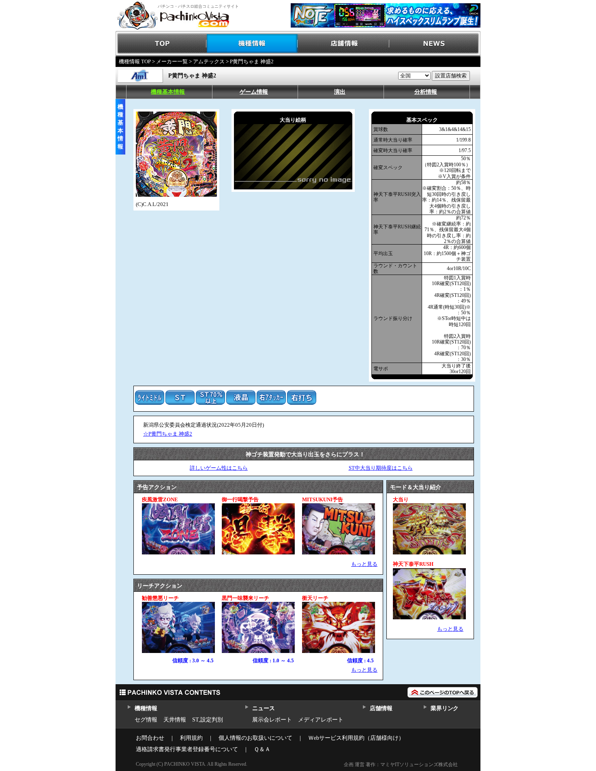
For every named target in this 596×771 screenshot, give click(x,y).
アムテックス (209, 61)
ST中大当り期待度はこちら (381, 468)
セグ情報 (146, 720)
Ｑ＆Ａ (262, 749)
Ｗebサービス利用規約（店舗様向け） (356, 738)
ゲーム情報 (254, 92)
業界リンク (445, 708)
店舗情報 (343, 43)
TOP (161, 43)
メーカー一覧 (172, 61)
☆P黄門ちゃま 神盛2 (167, 434)
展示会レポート (272, 720)
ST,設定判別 (207, 720)
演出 (339, 92)
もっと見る (364, 564)
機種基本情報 (168, 92)
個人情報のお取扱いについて (255, 738)
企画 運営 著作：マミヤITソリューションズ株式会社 (401, 764)
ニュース (263, 708)
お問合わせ (150, 738)
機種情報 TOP (135, 61)
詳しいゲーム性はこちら (219, 468)
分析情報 (425, 92)
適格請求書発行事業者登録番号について (187, 749)
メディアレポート (320, 720)
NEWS (434, 43)
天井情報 (174, 720)
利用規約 (191, 738)
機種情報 (252, 43)
